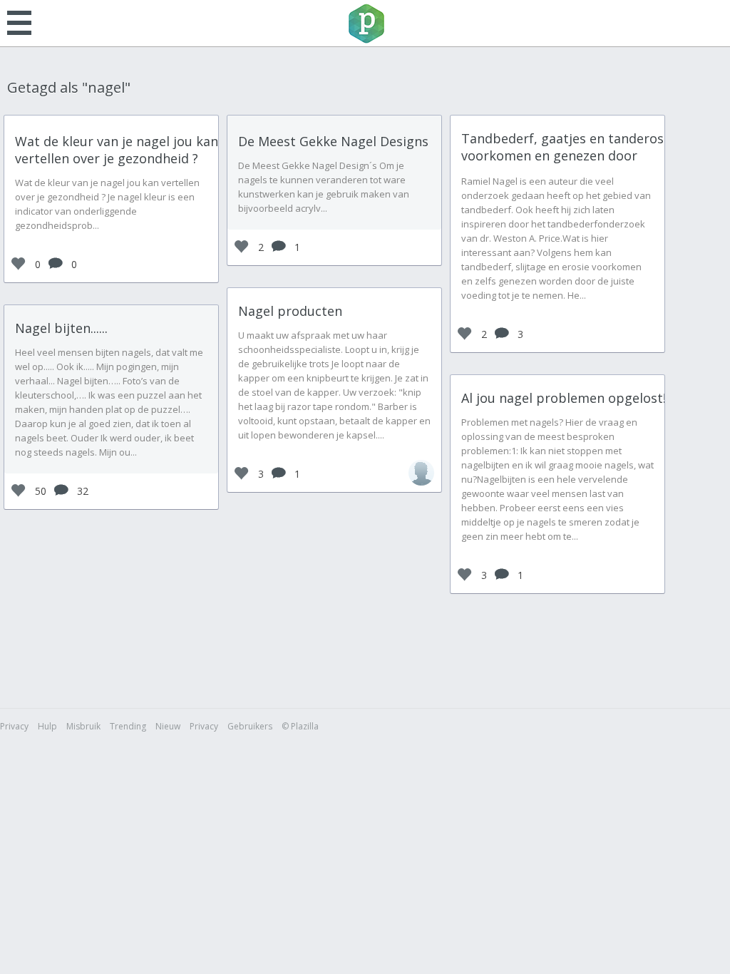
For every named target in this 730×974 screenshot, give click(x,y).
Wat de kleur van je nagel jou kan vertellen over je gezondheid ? (116, 150)
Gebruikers (249, 726)
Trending (128, 726)
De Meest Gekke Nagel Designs (333, 141)
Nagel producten (290, 310)
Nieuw (167, 726)
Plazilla (365, 23)
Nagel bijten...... (61, 328)
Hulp (47, 726)
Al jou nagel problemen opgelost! (563, 397)
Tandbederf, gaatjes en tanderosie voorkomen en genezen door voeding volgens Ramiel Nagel (567, 155)
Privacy (14, 726)
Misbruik (83, 726)
